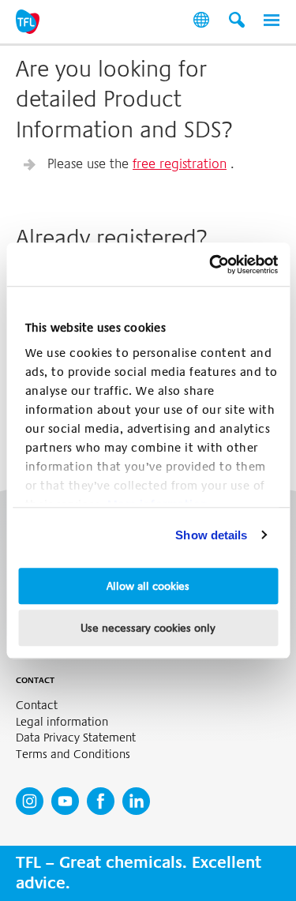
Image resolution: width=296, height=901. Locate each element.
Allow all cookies (148, 586)
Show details (211, 535)
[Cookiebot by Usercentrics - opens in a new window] (211, 264)
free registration (180, 163)
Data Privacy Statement (76, 738)
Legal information (62, 722)
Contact (37, 705)
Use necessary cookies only (148, 628)
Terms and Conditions (73, 754)
